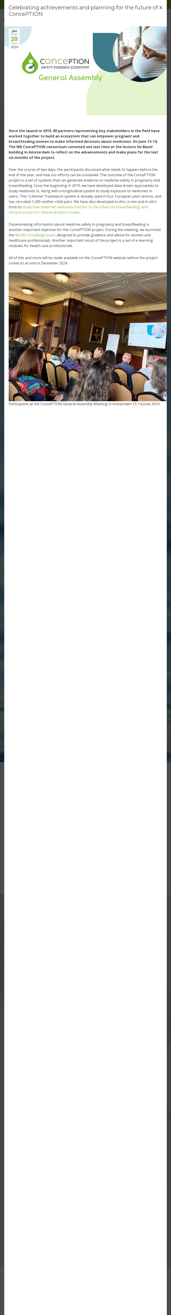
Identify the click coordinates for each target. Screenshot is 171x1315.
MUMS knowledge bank (35, 235)
